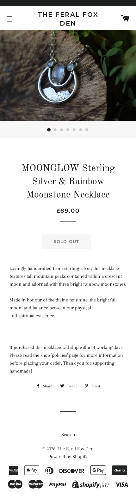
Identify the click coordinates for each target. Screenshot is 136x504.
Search (68, 434)
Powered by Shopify (68, 456)
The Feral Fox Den (68, 19)
